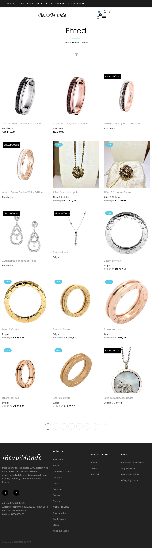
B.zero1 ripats (60, 252)
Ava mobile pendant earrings (19, 260)
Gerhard (57, 501)
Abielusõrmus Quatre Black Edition (22, 123)
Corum (56, 483)
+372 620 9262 (57, 4)
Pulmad (95, 474)
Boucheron (8, 128)
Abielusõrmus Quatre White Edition (22, 192)
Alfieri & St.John (61, 197)
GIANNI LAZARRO (61, 507)
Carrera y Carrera (113, 402)
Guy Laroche (59, 513)
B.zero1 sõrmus (112, 260)
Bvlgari (56, 257)
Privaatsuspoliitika (130, 474)
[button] (99, 12)
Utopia (56, 524)
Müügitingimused (130, 480)
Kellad (94, 468)
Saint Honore (59, 519)
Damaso (57, 489)
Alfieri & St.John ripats (65, 192)
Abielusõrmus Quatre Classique (71, 123)
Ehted (94, 462)
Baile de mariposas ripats (118, 398)
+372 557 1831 (79, 4)
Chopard (57, 477)
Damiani (57, 495)
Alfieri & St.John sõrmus (117, 192)
